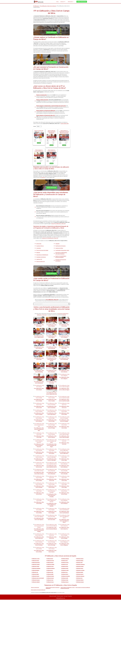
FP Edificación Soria (79, 578)
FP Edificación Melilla (49, 574)
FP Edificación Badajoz (79, 560)
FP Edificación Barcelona (36, 562)
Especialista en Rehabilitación (42, 254)
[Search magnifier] (68, 304)
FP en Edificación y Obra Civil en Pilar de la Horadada (51, 495)
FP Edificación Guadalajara (36, 568)
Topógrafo (57, 243)
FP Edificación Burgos (49, 562)
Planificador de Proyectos (60, 245)
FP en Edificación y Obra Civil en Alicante (48, 6)
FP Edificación (36, 6)
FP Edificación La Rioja (64, 570)
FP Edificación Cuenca (50, 566)
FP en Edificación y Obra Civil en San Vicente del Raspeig (39, 530)
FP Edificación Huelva (64, 568)
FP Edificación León (35, 572)
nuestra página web (64, 123)
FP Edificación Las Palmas (80, 570)
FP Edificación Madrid (79, 572)
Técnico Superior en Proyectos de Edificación (45, 110)
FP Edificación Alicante (79, 558)
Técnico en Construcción (41, 94)
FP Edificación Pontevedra (65, 576)
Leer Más (38, 142)
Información (70, 1)
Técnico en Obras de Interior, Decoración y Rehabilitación (51, 131)
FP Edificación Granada (79, 566)
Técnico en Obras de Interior (42, 99)
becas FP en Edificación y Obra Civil (58, 223)
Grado (34, 126)
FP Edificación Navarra (79, 574)
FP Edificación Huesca (79, 568)
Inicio (57, 1)
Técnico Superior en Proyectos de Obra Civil (45, 115)
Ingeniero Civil (39, 259)
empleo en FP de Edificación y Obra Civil (50, 238)
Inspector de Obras (59, 248)
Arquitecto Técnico (40, 245)
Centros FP (62, 1)
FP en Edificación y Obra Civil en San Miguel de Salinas (64, 521)
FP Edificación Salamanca (80, 576)
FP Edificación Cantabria (36, 564)
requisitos (43, 177)
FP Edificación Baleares (35, 570)
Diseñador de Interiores (41, 257)
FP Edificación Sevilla (64, 578)
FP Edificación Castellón (50, 564)
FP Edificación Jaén (49, 570)
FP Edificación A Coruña (35, 558)
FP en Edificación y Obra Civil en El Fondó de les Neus (39, 429)
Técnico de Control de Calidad (42, 250)
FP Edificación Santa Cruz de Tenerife (38, 578)
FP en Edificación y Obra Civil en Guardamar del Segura (51, 445)
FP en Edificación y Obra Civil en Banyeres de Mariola (51, 359)
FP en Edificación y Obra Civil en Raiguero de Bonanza (51, 505)
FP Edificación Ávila (64, 560)
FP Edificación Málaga (35, 574)
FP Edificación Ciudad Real (80, 564)
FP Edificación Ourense (35, 576)
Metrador (38, 252)
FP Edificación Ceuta (64, 564)
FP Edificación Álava (49, 558)
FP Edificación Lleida (49, 572)
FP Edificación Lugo (64, 572)
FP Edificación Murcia (64, 574)
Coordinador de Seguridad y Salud (62, 250)
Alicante (64, 314)
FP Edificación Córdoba (35, 566)
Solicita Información (81, 1)
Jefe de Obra (38, 243)
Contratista (38, 248)
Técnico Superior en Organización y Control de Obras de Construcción (51, 105)
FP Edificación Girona (64, 566)
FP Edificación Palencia (50, 576)
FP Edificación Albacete (65, 558)
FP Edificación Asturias (50, 560)
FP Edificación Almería (35, 560)
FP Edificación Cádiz (79, 562)
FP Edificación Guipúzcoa (50, 568)
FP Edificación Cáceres (64, 562)
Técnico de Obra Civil (40, 261)
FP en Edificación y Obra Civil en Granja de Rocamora (39, 445)
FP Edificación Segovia (50, 578)
